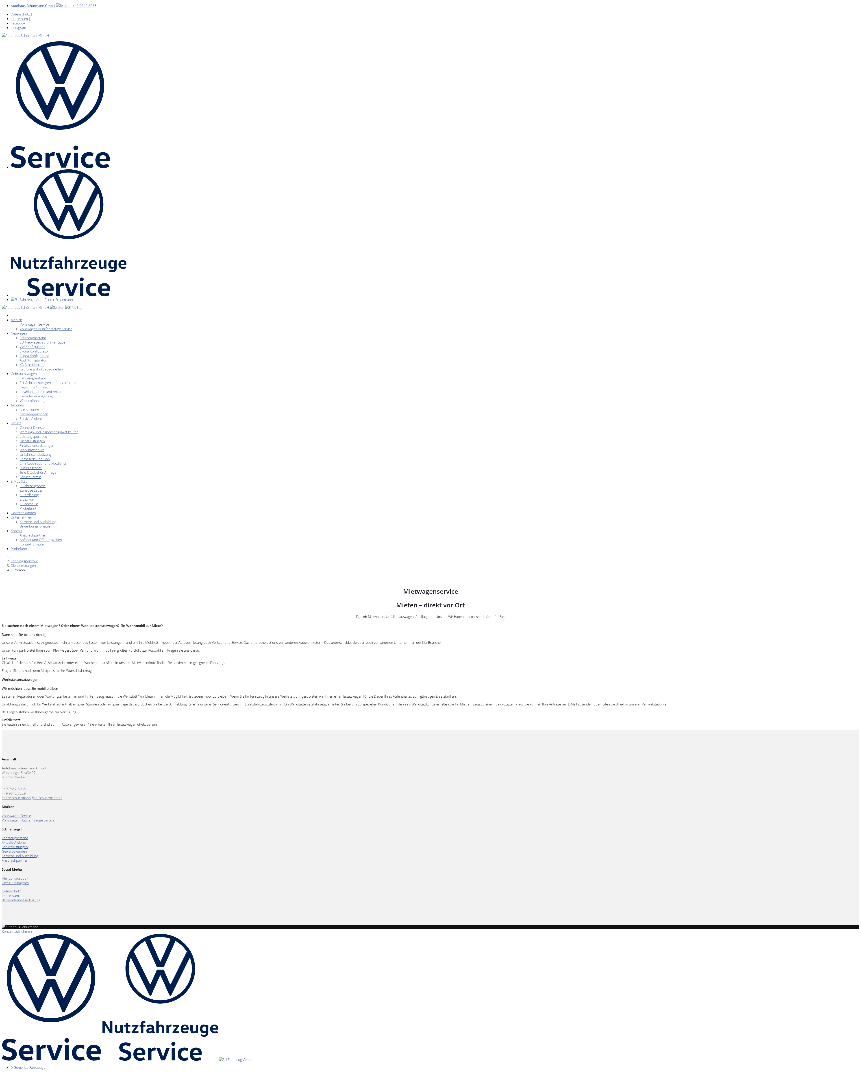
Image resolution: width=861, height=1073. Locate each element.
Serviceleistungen (15, 847)
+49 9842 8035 (53, 5)
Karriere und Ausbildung (38, 521)
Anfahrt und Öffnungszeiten (41, 539)
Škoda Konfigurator (34, 351)
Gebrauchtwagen (24, 373)
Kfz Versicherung (32, 364)
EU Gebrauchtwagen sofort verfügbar (48, 382)
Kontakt (16, 530)
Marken (16, 320)
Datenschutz (20, 14)
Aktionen (17, 405)
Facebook (18, 23)
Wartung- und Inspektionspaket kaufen (49, 432)
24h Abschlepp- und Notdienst (43, 463)
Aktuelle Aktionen (15, 842)
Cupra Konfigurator (34, 355)
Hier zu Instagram (15, 882)
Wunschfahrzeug (32, 400)
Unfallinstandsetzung (36, 454)
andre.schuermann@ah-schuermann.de (32, 797)
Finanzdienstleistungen (37, 445)
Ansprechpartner (33, 535)
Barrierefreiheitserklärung (21, 900)
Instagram (18, 27)
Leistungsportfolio (33, 436)
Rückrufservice (31, 468)
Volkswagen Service (34, 324)
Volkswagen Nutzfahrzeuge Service (46, 328)
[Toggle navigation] (80, 308)
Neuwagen (19, 333)
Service (16, 423)
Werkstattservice (32, 450)
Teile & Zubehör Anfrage (38, 472)
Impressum (19, 18)
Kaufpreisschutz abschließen (41, 369)
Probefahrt (28, 508)
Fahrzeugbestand (33, 337)
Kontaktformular (32, 544)
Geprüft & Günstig (34, 387)
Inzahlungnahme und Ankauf (41, 391)
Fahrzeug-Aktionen (34, 414)
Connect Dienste (32, 427)
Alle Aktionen (29, 409)
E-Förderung (29, 495)
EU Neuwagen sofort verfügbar (43, 342)
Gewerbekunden (23, 512)
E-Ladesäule (29, 503)
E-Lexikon (27, 499)
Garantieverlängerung (36, 396)
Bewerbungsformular (36, 526)
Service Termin (30, 477)
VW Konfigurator (32, 346)
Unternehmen (21, 517)
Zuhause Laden (31, 490)
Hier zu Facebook (15, 878)
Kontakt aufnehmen (17, 931)
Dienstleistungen (32, 441)
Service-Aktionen (32, 418)
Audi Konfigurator (33, 360)
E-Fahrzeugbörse (33, 486)
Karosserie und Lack (35, 459)
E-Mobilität (19, 481)
